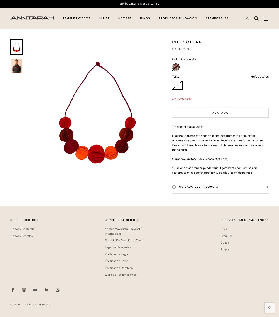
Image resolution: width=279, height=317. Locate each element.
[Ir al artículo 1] (16, 47)
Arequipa (227, 235)
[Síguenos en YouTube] (35, 290)
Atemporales (217, 18)
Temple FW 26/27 (77, 18)
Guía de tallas (260, 76)
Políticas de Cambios (119, 268)
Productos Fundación (178, 18)
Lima (224, 228)
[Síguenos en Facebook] (12, 290)
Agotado (220, 112)
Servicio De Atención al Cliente (125, 240)
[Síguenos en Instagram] (24, 290)
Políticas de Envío (116, 261)
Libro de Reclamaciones (120, 274)
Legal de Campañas (118, 247)
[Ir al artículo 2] (16, 65)
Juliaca (225, 249)
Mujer (104, 18)
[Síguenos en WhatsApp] (58, 290)
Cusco (225, 242)
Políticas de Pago (116, 254)
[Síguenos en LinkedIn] (46, 290)
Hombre (124, 18)
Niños (145, 18)
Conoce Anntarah (22, 228)
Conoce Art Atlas (21, 235)
